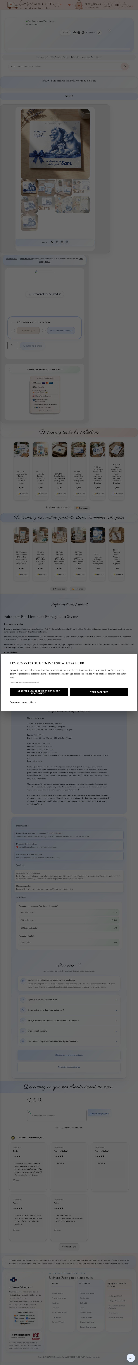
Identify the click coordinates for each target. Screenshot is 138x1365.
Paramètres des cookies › (23, 702)
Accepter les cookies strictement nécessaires (39, 692)
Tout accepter (99, 692)
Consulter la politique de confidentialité (24, 683)
